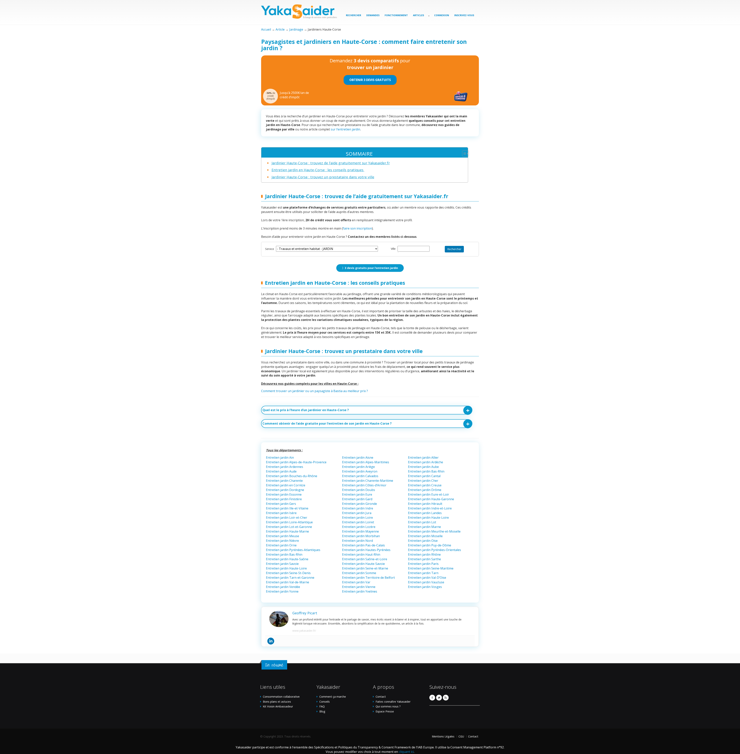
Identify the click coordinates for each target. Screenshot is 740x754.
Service (269, 249)
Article (280, 29)
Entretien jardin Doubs (358, 490)
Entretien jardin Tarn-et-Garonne (290, 577)
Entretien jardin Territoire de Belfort (368, 577)
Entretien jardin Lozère (358, 527)
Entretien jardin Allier (423, 457)
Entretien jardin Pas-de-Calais (363, 545)
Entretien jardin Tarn (423, 573)
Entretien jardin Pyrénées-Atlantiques (293, 550)
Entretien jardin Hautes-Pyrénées (366, 550)
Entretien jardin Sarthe (424, 559)
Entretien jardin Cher (423, 480)
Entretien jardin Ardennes (284, 467)
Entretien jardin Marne (424, 527)
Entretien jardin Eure (357, 494)
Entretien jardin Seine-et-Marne (365, 568)
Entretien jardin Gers (281, 504)
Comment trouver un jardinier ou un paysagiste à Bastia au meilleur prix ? (314, 391)
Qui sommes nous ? (388, 706)
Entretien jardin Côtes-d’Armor (364, 485)
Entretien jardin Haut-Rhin (361, 554)
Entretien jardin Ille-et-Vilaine (287, 508)
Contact (381, 696)
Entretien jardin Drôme (424, 490)
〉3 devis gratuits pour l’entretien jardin (370, 268)
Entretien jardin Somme (359, 573)
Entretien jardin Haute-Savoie (363, 564)
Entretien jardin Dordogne (285, 490)
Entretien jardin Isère (281, 513)
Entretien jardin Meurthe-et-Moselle (434, 531)
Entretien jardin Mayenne (360, 531)
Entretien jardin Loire (357, 517)
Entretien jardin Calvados (360, 476)
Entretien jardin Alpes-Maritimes (365, 462)
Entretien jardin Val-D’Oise (427, 577)
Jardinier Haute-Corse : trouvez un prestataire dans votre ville (323, 177)
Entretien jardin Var (356, 582)
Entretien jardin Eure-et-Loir (428, 494)
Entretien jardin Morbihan (361, 536)
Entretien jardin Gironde (359, 504)
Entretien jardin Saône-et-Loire (364, 559)
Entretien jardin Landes (425, 513)
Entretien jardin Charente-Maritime (367, 480)
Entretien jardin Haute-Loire (428, 517)
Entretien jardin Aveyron (359, 471)
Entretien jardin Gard (357, 499)
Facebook (432, 698)
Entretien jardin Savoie (282, 564)
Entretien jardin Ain (280, 457)
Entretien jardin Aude (281, 471)
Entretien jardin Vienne (358, 587)
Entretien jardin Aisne (357, 457)
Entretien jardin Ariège (358, 467)
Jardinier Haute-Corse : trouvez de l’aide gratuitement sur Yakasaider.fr (331, 163)
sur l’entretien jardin (345, 129)
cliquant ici (406, 752)
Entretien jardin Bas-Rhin (426, 471)
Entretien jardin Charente (284, 480)
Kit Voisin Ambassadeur (278, 706)
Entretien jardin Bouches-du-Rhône (291, 476)
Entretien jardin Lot (422, 522)
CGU (461, 736)
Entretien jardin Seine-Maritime (430, 568)
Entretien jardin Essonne (284, 494)
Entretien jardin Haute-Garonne (431, 499)
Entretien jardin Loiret (358, 522)
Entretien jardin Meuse (282, 536)
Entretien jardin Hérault (425, 504)
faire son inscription (357, 228)
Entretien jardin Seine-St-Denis (288, 573)
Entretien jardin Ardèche (425, 462)
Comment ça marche (332, 696)
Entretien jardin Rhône (424, 554)
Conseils (324, 701)
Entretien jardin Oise (423, 541)
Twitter (439, 698)
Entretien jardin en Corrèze (285, 485)
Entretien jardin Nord (357, 541)
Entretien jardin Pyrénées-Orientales (434, 550)
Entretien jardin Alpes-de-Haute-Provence (296, 462)
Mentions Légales (443, 736)
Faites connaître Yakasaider (393, 701)
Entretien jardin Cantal (424, 476)
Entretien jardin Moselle (425, 536)
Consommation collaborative (281, 696)
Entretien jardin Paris (423, 564)
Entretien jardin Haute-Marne (287, 531)
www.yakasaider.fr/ (304, 630)
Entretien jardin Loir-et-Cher (286, 517)
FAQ (322, 706)
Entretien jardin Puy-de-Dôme (429, 545)
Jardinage (296, 29)
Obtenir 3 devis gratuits (370, 80)
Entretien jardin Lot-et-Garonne (289, 527)
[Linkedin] (270, 641)
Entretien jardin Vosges (425, 587)
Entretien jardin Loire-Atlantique (289, 522)
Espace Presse (385, 711)
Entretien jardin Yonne (282, 591)
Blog (322, 711)
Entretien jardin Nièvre (282, 541)
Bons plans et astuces (277, 701)
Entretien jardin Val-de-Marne (287, 582)
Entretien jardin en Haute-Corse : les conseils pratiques (318, 170)
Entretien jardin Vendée (283, 587)
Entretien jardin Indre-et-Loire (430, 508)
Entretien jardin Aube (423, 467)
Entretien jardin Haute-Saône (287, 559)
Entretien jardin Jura (356, 513)
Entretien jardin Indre (357, 508)
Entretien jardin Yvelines (359, 591)
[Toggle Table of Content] (463, 153)
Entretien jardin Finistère (284, 499)
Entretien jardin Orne (281, 545)
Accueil (266, 29)
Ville (393, 248)
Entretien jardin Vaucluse (426, 582)
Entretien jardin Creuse (424, 485)
